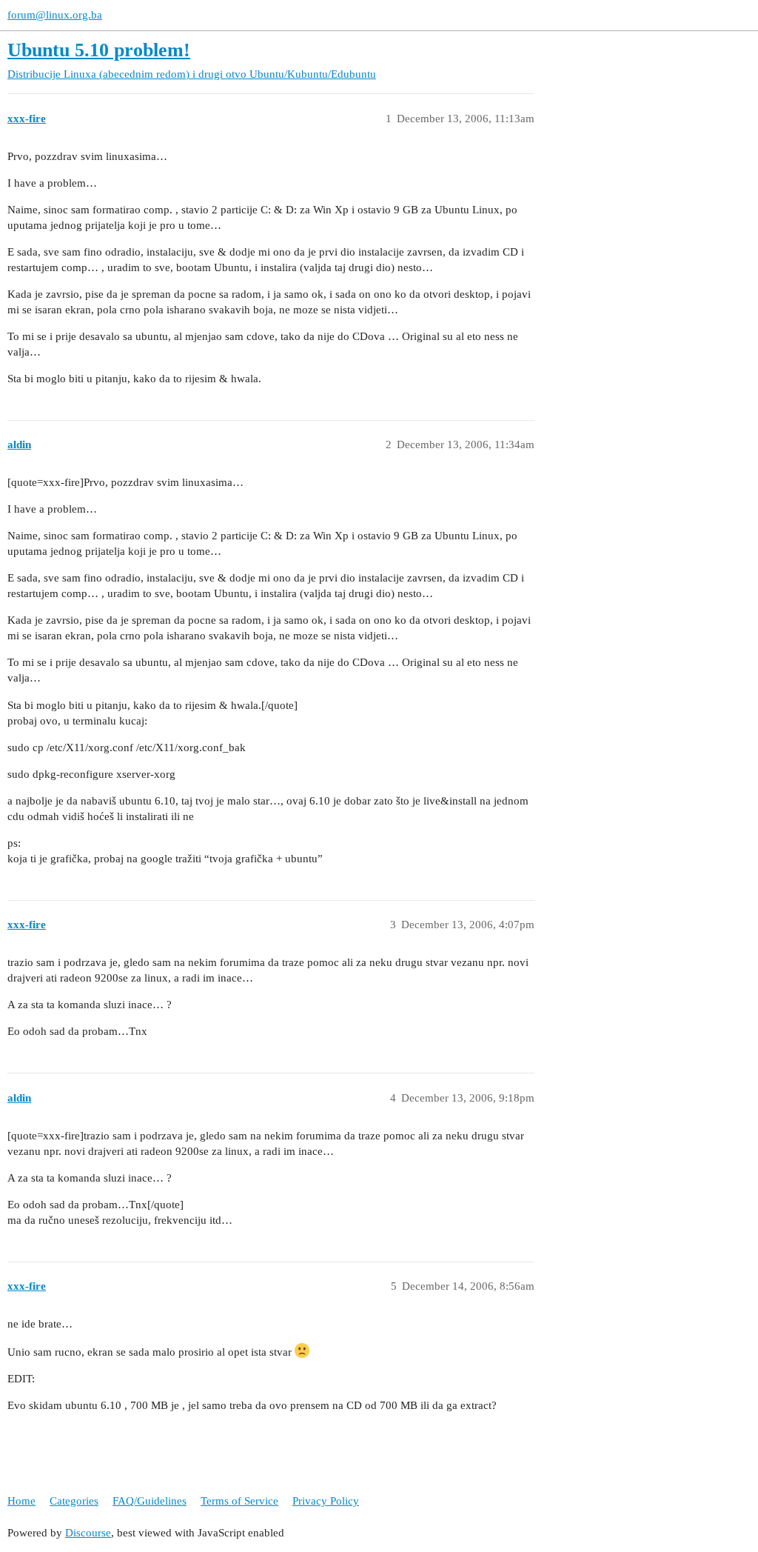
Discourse (88, 1533)
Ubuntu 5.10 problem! (98, 50)
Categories (74, 1501)
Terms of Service (239, 1501)
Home (21, 1501)
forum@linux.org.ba (54, 15)
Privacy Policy (325, 1501)
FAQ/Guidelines (150, 1501)
